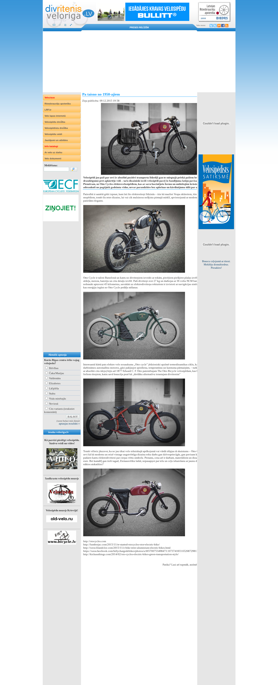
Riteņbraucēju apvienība (58, 103)
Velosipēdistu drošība (56, 128)
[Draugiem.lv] (219, 25)
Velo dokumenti (53, 158)
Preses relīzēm (139, 27)
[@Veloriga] (211, 25)
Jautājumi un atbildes (56, 140)
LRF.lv (48, 110)
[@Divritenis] (215, 25)
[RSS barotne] (226, 25)
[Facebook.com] (222, 25)
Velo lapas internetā (55, 116)
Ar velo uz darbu (53, 152)
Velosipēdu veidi (53, 134)
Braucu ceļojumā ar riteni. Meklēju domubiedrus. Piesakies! (216, 264)
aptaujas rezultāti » (69, 423)
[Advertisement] (139, 61)
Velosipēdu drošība (55, 122)
